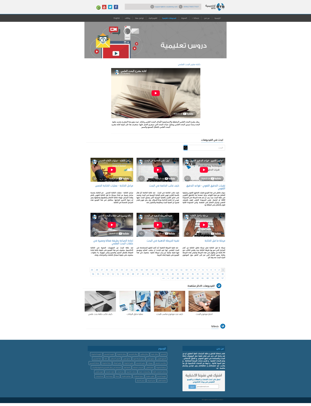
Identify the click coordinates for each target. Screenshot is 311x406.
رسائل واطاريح (144, 354)
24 (117, 270)
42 (163, 274)
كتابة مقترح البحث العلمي (189, 64)
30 (223, 274)
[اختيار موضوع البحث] (204, 301)
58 (218, 278)
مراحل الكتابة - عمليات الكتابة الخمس (114, 185)
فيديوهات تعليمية (169, 18)
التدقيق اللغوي (161, 359)
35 (198, 274)
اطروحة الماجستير (109, 354)
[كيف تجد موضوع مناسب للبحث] (169, 301)
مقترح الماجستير (140, 363)
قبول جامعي (99, 372)
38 (183, 274)
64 (188, 278)
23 (122, 270)
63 (193, 278)
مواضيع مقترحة (126, 376)
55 (98, 274)
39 (178, 274)
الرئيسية (217, 18)
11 (181, 270)
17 (152, 270)
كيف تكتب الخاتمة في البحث (164, 185)
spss (105, 359)
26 (107, 270)
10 (186, 270)
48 (133, 274)
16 (157, 270)
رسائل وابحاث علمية (144, 372)
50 (123, 274)
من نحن (207, 18)
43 (158, 274)
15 (162, 270)
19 (142, 270)
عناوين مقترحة (150, 376)
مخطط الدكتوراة (161, 367)
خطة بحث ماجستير (161, 363)
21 (132, 270)
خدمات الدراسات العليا (159, 372)
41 (168, 274)
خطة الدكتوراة (106, 363)
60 (208, 278)
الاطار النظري (149, 367)
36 (193, 274)
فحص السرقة (151, 381)
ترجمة (117, 376)
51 (118, 274)
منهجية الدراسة (161, 376)
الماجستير (163, 354)
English (117, 18)
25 (112, 270)
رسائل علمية (154, 354)
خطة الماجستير (97, 359)
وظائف (127, 18)
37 (188, 274)
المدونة (184, 18)
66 (178, 278)
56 (93, 274)
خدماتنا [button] (196, 18)
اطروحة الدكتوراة (96, 354)
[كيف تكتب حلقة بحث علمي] (100, 301)
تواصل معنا (139, 18)
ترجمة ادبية (109, 376)
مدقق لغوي (126, 359)
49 (128, 274)
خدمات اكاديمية (131, 372)
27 (102, 270)
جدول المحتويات (138, 376)
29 (92, 270)
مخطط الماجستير (94, 363)
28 (97, 270)
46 (143, 274)
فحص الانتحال (141, 381)
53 (108, 274)
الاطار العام (127, 367)
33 (208, 274)
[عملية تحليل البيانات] (135, 301)
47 (138, 274)
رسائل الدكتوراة (121, 354)
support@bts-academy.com (166, 7)
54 (103, 274)
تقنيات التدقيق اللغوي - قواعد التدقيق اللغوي (205, 187)
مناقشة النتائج (162, 381)
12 (176, 270)
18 (147, 270)
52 (113, 274)
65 (183, 278)
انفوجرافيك (153, 18)
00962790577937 (191, 7)
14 (167, 270)
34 (203, 274)
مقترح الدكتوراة (128, 363)
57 (223, 278)
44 (153, 274)
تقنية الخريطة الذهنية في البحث (163, 240)
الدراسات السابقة (138, 367)
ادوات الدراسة (110, 372)
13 (172, 270)
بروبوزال (150, 363)
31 (218, 274)
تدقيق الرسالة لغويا (138, 359)
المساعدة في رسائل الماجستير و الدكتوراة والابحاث (106, 367)
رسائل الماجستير (133, 354)
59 (213, 278)
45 (148, 274)
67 (173, 278)
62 (198, 278)
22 (127, 270)
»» (163, 278)
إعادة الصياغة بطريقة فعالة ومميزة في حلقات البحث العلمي (113, 242)
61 (203, 278)
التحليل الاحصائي (115, 359)
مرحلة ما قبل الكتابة (215, 240)
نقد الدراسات (99, 376)
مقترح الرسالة (117, 363)
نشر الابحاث (120, 372)
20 (137, 270)
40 (173, 274)
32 (213, 274)
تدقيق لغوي (150, 359)
